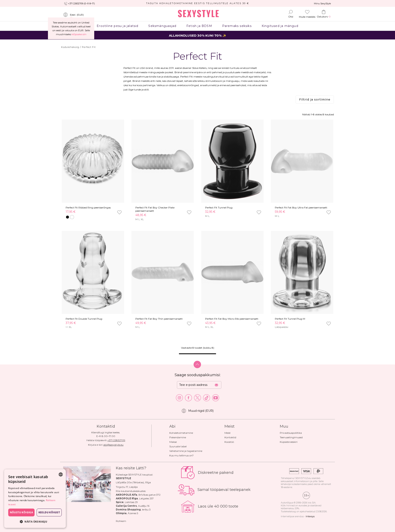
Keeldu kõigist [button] (49, 512)
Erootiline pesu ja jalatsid (117, 26)
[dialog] (35, 498)
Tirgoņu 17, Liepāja (127, 486)
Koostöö (229, 441)
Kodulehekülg (70, 47)
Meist (227, 432)
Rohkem (121, 521)
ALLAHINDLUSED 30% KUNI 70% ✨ (197, 35)
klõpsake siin (79, 34)
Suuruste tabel (178, 446)
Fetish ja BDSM (199, 26)
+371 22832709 (116, 440)
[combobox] (61, 474)
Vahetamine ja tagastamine (185, 450)
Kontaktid (230, 437)
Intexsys (310, 516)
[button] (35, 521)
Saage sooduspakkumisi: (198, 375)
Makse (173, 441)
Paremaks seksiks (237, 26)
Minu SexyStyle (322, 3)
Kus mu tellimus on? (181, 455)
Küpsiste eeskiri (288, 441)
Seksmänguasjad (162, 26)
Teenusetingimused (291, 437)
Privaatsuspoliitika (291, 432)
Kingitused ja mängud (280, 26)
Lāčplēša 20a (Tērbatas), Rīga (133, 482)
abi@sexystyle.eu (113, 444)
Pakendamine (177, 437)
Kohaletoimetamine (181, 432)
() (77, 14)
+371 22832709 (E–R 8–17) (81, 3)
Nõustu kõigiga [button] (21, 512)
